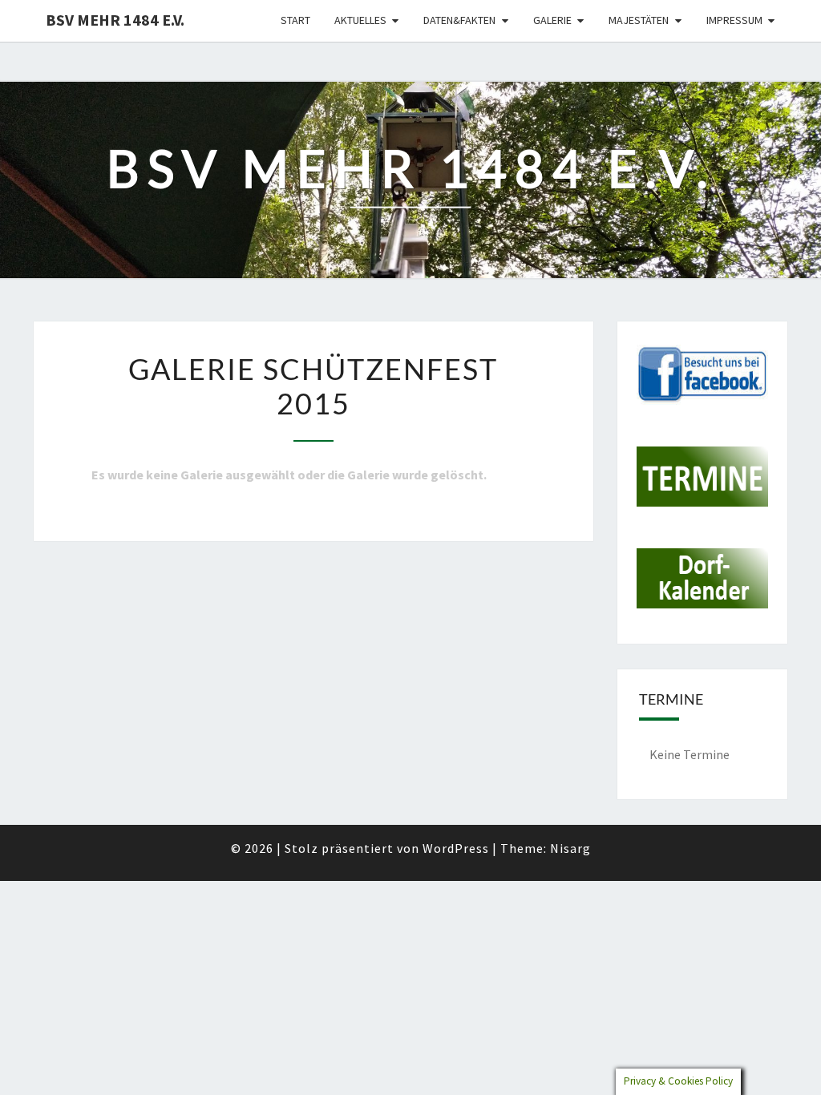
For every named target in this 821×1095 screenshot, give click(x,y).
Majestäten (639, 20)
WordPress (456, 848)
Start (295, 20)
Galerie (552, 20)
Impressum (734, 20)
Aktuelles (360, 20)
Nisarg (570, 848)
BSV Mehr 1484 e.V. (115, 20)
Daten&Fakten (459, 20)
